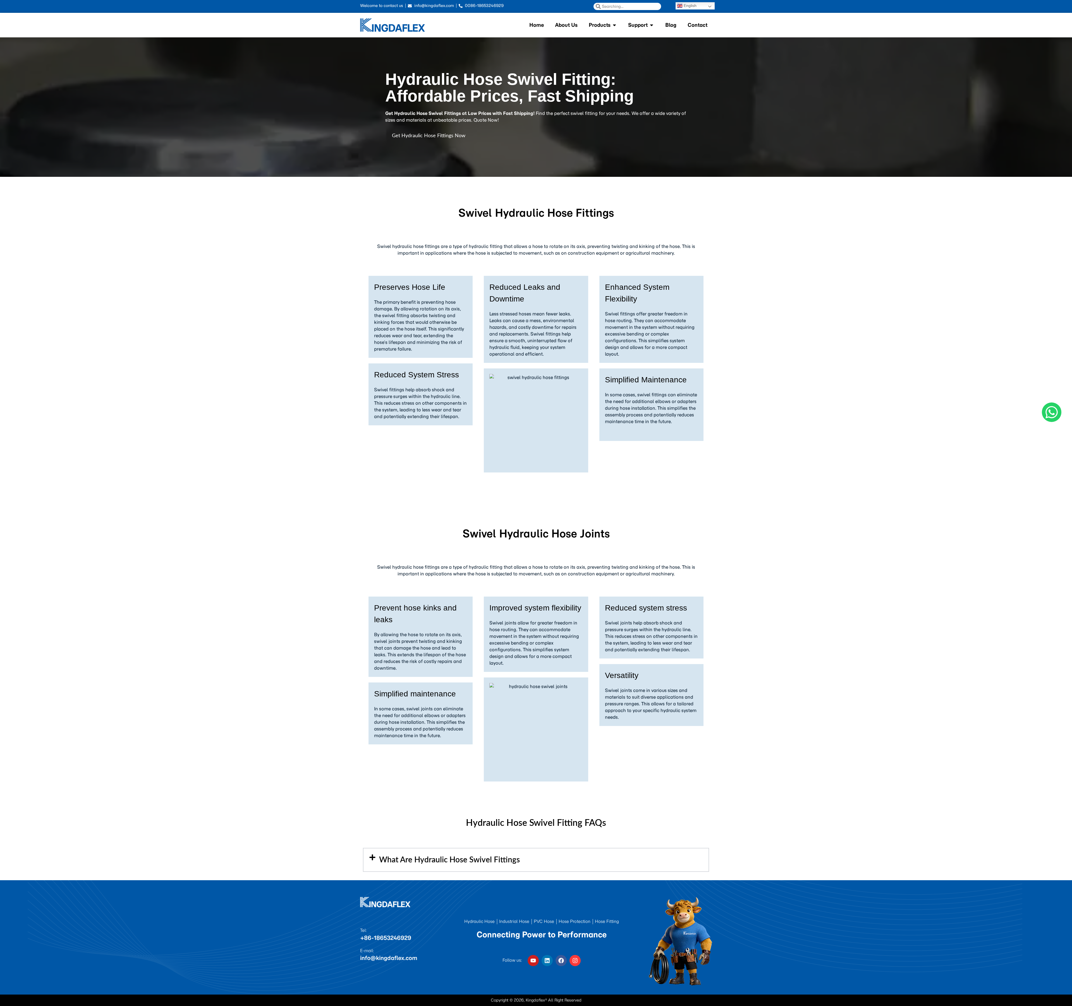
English (690, 5)
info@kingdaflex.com (388, 958)
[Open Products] (614, 25)
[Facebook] (561, 960)
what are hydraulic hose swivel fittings (449, 860)
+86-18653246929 (385, 938)
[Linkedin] (547, 960)
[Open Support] (651, 25)
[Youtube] (533, 960)
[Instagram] (575, 960)
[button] (536, 859)
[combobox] (627, 6)
